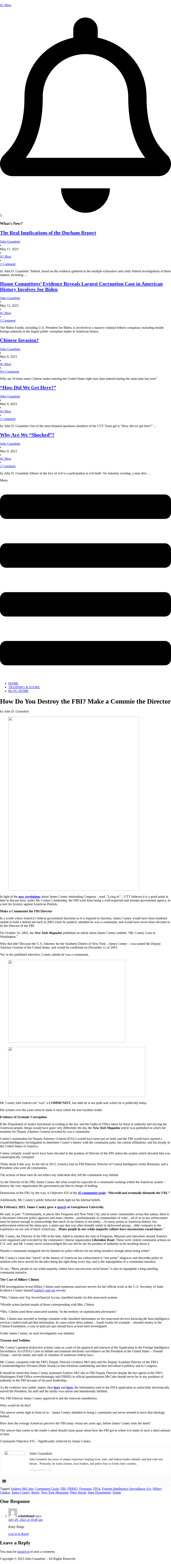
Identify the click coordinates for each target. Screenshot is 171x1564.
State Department (99, 1492)
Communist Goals (47, 1488)
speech (61, 1207)
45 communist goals (92, 1193)
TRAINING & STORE (24, 687)
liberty (35, 1492)
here (57, 1387)
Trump (116, 1492)
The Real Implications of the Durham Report (48, 232)
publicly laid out (44, 1290)
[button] (85, 578)
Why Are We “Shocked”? (27, 435)
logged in (23, 1551)
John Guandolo (10, 12)
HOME (13, 683)
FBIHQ (72, 1488)
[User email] (4, 1481)
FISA (97, 1488)
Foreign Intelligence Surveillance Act (126, 1488)
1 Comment (7, 264)
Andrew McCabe (21, 1488)
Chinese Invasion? (19, 340)
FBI (63, 1488)
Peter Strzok (78, 1492)
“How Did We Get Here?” (28, 387)
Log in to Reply (18, 1534)
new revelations (29, 896)
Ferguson (85, 1488)
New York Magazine (54, 1492)
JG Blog (5, 5)
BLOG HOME (18, 691)
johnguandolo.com (40, 1469)
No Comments (9, 371)
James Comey (20, 1492)
